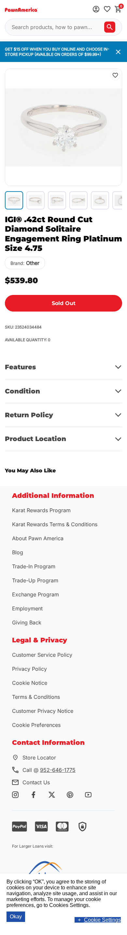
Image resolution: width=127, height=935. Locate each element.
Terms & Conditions (36, 697)
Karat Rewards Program (41, 510)
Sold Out (64, 303)
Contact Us (36, 782)
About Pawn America (38, 538)
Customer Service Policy (42, 654)
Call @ (49, 770)
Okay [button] (16, 916)
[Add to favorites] (107, 9)
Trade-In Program (33, 566)
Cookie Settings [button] (102, 920)
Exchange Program (35, 594)
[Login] (96, 9)
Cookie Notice (29, 683)
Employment (27, 608)
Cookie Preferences (36, 725)
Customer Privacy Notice (42, 711)
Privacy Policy (29, 669)
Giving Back (26, 622)
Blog (17, 552)
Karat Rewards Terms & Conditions (54, 524)
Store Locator (39, 757)
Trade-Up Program (35, 580)
